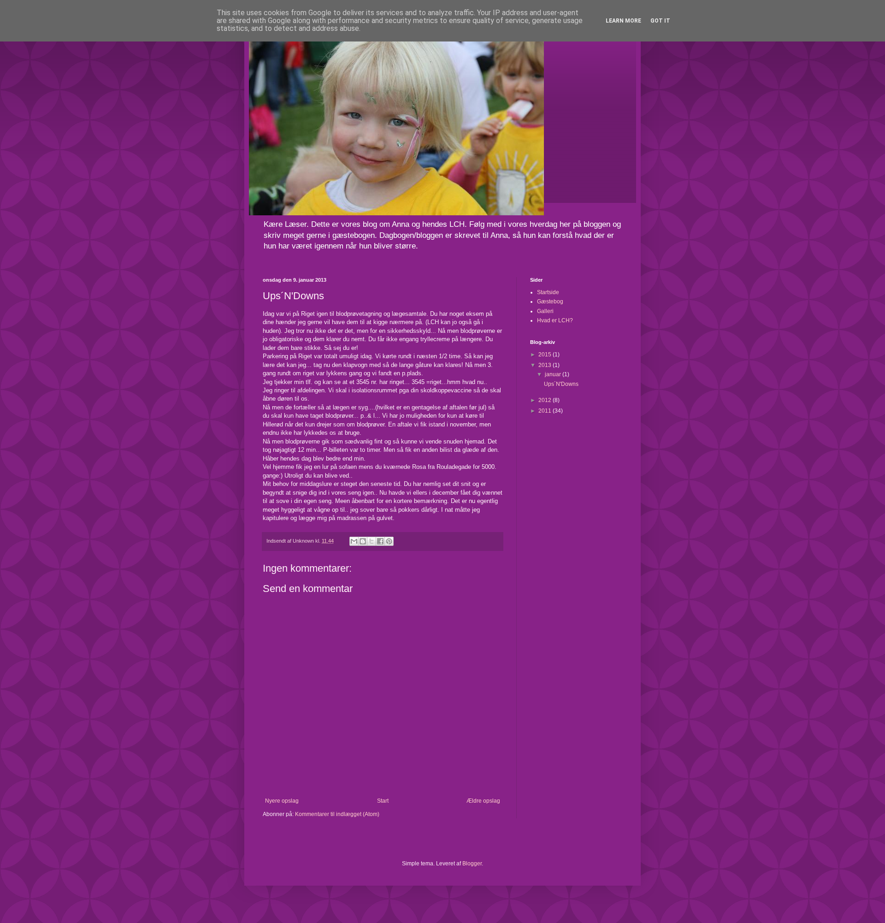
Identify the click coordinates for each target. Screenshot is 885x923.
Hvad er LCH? (555, 320)
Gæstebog (550, 301)
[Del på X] (371, 541)
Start (383, 801)
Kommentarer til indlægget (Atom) (337, 814)
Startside (548, 292)
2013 (545, 365)
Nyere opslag (282, 801)
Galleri (545, 311)
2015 (545, 354)
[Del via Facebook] (380, 541)
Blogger (472, 863)
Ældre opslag (483, 801)
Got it (660, 21)
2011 (545, 411)
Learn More (623, 21)
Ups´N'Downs (561, 384)
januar (553, 374)
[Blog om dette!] (362, 541)
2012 (545, 400)
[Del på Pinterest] (389, 541)
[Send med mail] (354, 541)
